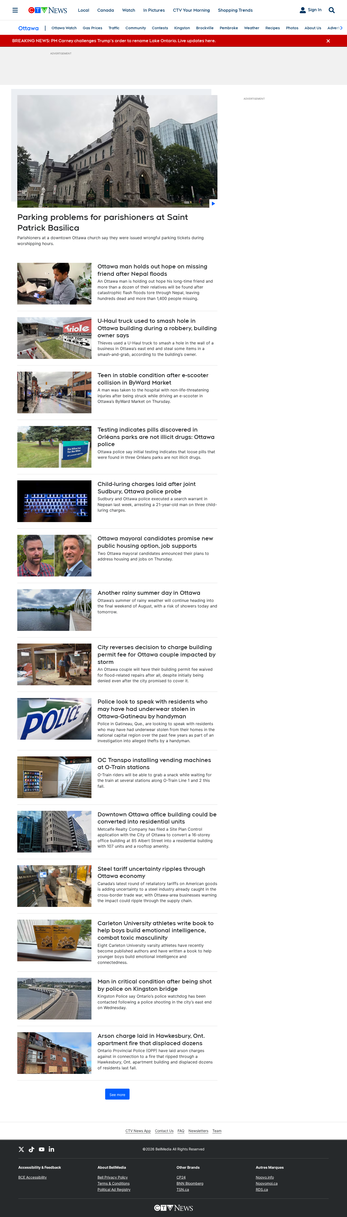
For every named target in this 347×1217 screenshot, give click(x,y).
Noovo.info (265, 1177)
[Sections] (15, 10)
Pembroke (229, 28)
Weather (251, 28)
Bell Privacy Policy (113, 1177)
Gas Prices (92, 28)
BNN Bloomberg (190, 1183)
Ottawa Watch (64, 28)
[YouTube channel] (42, 1149)
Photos (292, 28)
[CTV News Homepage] (47, 10)
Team (217, 1131)
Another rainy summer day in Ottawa (149, 592)
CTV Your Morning (191, 10)
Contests (160, 28)
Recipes (272, 28)
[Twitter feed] (21, 1149)
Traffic (113, 28)
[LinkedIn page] (52, 1149)
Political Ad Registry (114, 1189)
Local (83, 10)
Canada (105, 10)
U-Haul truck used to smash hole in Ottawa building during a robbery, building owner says (157, 328)
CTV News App (138, 1131)
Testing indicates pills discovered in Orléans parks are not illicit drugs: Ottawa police (156, 436)
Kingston (182, 28)
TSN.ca (183, 1189)
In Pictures (154, 10)
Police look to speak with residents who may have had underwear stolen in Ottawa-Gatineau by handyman (153, 708)
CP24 (181, 1177)
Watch (128, 10)
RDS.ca (262, 1189)
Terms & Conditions (114, 1183)
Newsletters (198, 1131)
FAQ (181, 1131)
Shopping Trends (235, 10)
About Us (313, 28)
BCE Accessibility (32, 1177)
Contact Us (164, 1131)
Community (135, 28)
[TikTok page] (31, 1149)
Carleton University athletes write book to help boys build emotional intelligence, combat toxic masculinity (156, 930)
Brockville (205, 28)
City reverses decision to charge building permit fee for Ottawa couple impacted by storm (156, 654)
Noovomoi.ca (267, 1183)
